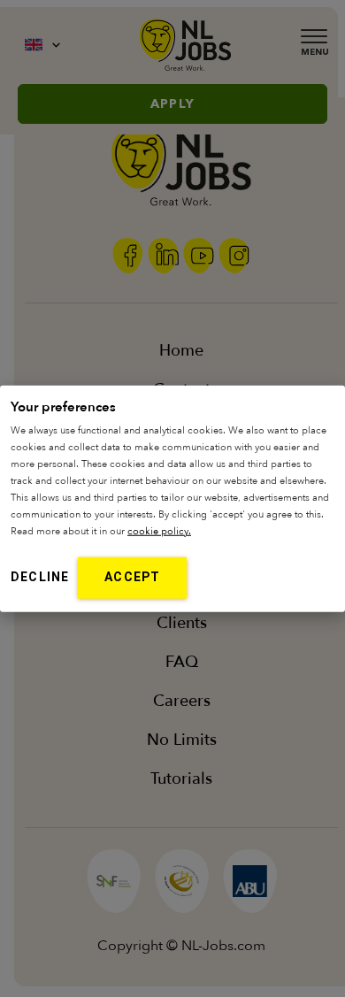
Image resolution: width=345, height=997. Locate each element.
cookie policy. (159, 531)
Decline (40, 577)
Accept (132, 577)
